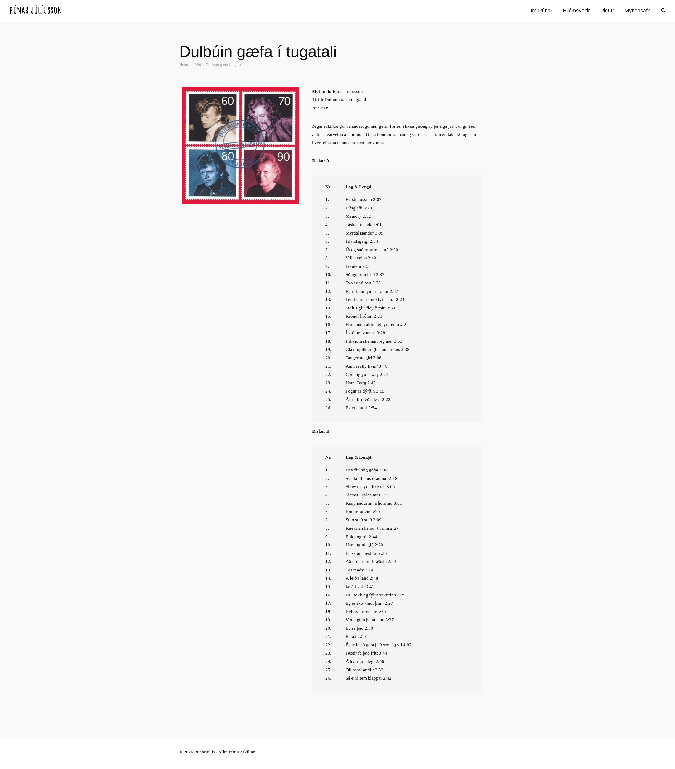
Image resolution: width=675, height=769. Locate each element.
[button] (663, 11)
